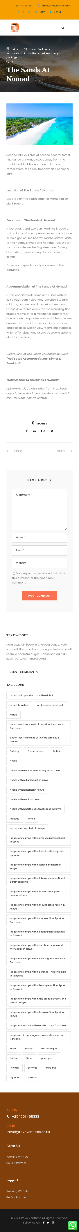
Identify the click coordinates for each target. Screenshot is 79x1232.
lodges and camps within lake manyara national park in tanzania (37, 880)
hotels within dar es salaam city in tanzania (35, 770)
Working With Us (17, 1157)
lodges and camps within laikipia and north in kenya (35, 866)
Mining (29, 1048)
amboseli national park (50, 705)
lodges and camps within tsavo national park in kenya (37, 1014)
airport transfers (19, 705)
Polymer (14, 1067)
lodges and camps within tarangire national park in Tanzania (37, 987)
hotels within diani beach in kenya (32, 53)
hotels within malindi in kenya (27, 789)
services (32, 1067)
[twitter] (23, 11)
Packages (44, 49)
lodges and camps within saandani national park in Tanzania (37, 933)
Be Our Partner (16, 1163)
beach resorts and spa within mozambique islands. (34, 739)
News (29, 1058)
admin (15, 49)
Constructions (36, 751)
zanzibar (32, 1077)
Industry (14, 818)
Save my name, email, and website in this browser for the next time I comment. (39, 577)
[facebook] (18, 11)
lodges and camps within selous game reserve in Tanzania (38, 960)
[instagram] (29, 11)
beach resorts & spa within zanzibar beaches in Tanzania (37, 726)
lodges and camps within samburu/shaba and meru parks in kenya (36, 947)
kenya (56, 53)
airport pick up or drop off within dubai (31, 695)
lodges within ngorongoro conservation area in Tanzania (36, 1037)
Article (13, 714)
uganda (14, 1077)
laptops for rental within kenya (27, 828)
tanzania (51, 1067)
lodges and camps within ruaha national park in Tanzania (37, 920)
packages (12, 57)
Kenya (33, 49)
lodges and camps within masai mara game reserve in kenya (35, 893)
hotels (13, 760)
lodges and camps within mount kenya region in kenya (37, 906)
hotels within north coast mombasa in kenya (35, 808)
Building (14, 751)
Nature (14, 1058)
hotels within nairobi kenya (25, 799)
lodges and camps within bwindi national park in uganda (37, 853)
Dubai (56, 751)
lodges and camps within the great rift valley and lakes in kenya (38, 1000)
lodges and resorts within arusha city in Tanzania (38, 1025)
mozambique (49, 1048)
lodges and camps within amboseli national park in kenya (37, 839)
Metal (13, 1048)
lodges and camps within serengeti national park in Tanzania (38, 973)
